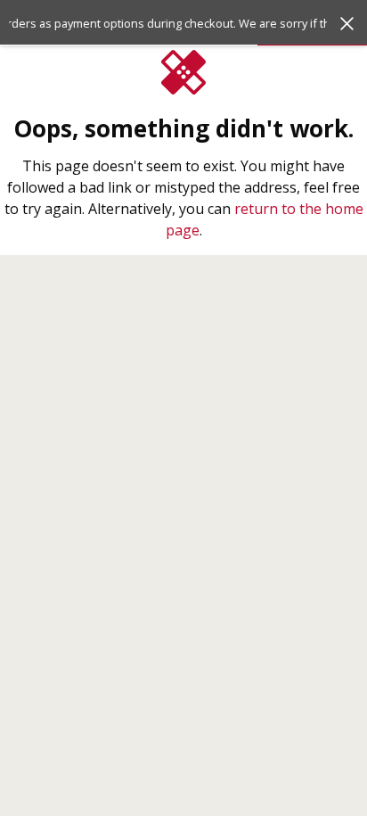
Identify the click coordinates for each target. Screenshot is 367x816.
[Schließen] (347, 23)
